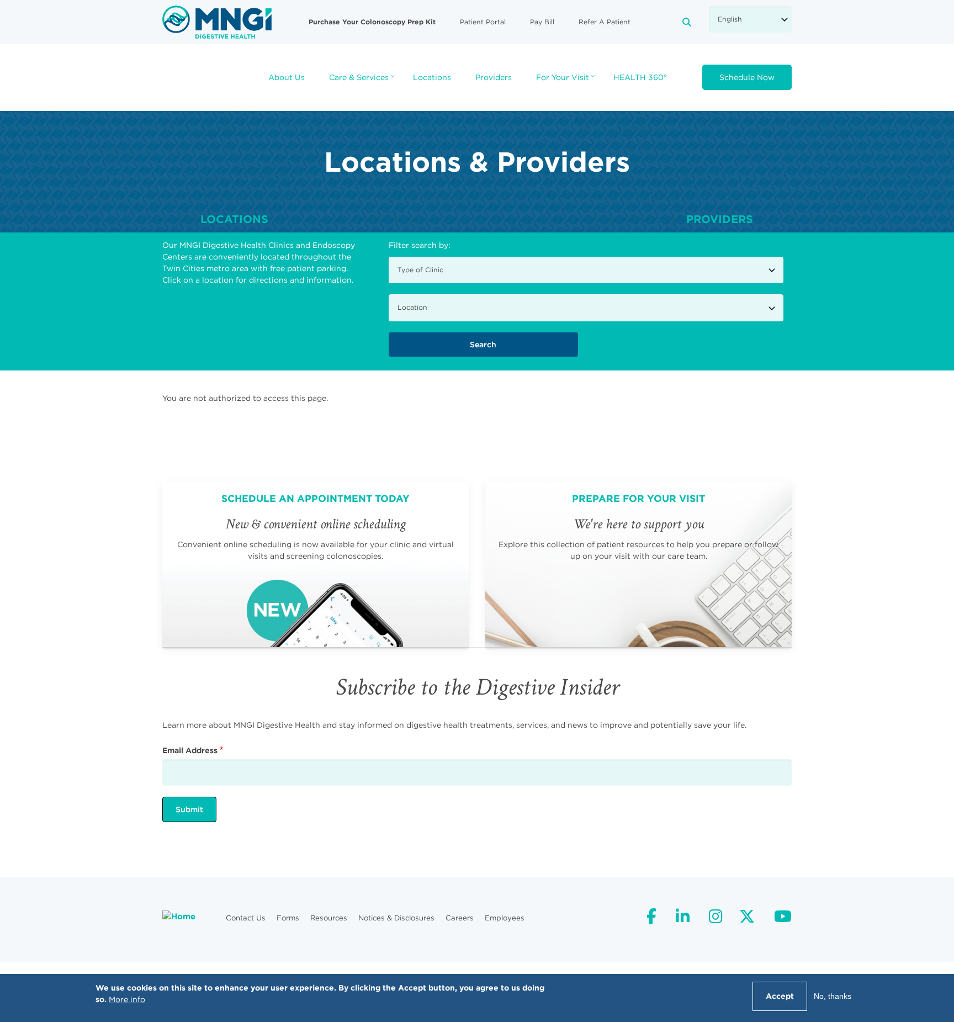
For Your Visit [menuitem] (566, 80)
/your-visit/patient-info (638, 564)
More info (127, 999)
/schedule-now (315, 564)
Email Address (190, 750)
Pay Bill (542, 22)
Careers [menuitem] (460, 918)
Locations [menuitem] (432, 77)
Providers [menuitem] (493, 77)
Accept (780, 996)
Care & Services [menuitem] (363, 80)
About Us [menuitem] (286, 77)
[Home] (217, 22)
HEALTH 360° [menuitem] (640, 77)
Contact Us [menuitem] (246, 918)
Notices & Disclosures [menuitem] (396, 918)
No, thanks (832, 996)
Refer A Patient (604, 22)
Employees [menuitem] (504, 918)
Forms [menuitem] (288, 918)
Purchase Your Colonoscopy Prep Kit (372, 21)
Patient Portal (483, 22)
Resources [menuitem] (328, 918)
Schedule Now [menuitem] (747, 77)
